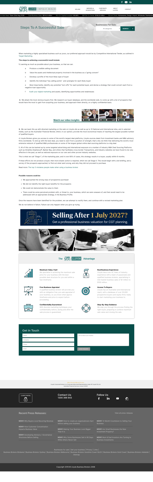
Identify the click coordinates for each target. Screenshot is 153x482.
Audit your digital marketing (40, 92)
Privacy (89, 450)
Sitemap (76, 455)
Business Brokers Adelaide (138, 452)
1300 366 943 (65, 397)
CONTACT (128, 9)
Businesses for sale (61, 450)
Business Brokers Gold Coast (114, 452)
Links (96, 450)
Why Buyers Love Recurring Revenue (36, 421)
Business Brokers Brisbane (14, 452)
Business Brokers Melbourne (58, 452)
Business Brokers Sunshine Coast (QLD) (86, 452)
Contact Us (64, 394)
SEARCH (126, 28)
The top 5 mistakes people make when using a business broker (53, 167)
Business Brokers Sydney (35, 452)
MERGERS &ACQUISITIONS (90, 9)
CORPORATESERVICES (103, 9)
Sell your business (78, 450)
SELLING (77, 9)
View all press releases (124, 413)
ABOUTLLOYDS (115, 9)
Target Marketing (25, 56)
